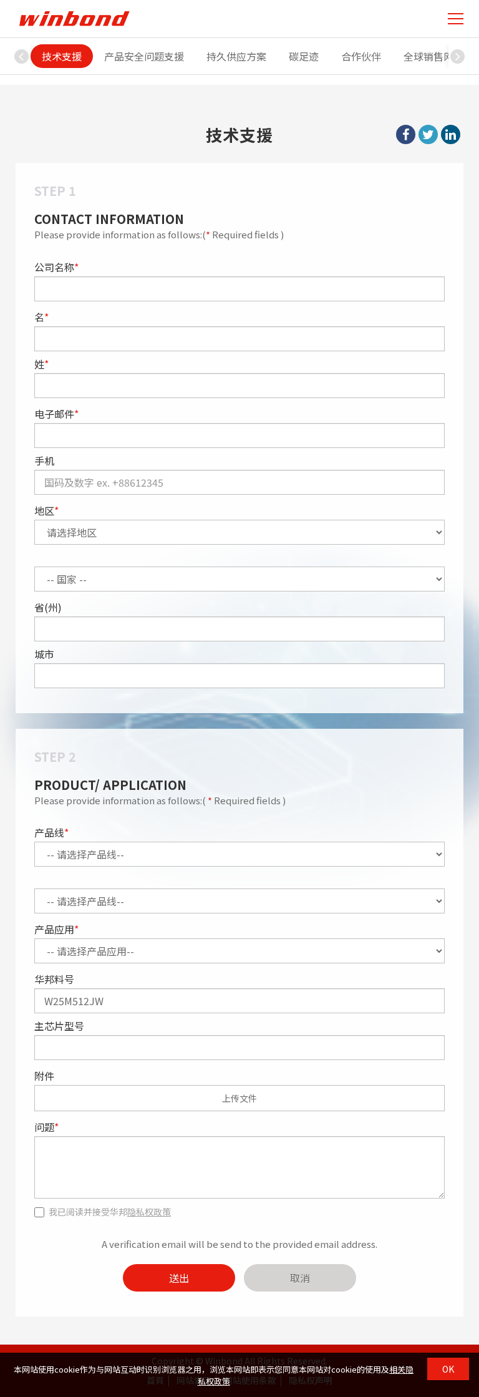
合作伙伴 (361, 56)
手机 (44, 460)
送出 (179, 1277)
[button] (457, 56)
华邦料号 (54, 979)
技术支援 (62, 56)
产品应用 (56, 929)
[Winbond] (74, 18)
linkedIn (450, 134)
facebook (405, 134)
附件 (44, 1075)
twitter (428, 134)
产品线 (51, 832)
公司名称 (56, 267)
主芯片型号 (59, 1026)
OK (448, 1369)
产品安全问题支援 (144, 56)
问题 (46, 1127)
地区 (46, 510)
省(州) (48, 607)
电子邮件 (56, 413)
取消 (300, 1277)
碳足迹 (304, 56)
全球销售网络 (433, 56)
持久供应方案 (236, 56)
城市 (44, 654)
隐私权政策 (149, 1211)
